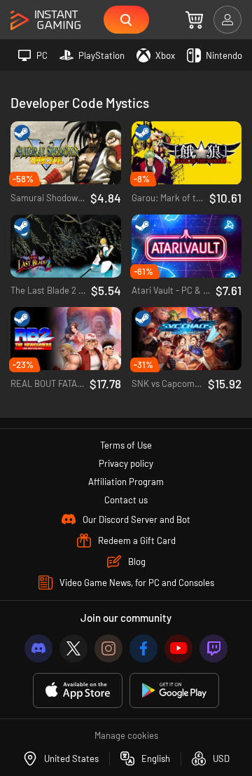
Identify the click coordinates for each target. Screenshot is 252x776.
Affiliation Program (126, 481)
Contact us (126, 499)
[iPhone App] (77, 691)
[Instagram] (108, 648)
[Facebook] (144, 648)
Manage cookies (126, 735)
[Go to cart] (194, 19)
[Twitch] (213, 648)
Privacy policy (126, 463)
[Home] (45, 21)
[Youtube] (178, 648)
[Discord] (38, 648)
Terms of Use (126, 445)
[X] (73, 648)
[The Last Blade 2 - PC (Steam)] (65, 246)
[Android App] (174, 691)
